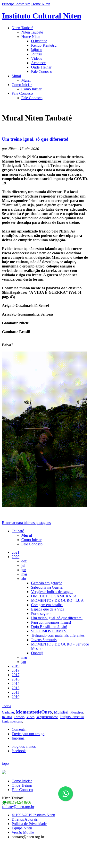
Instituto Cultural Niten (41, 15)
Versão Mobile (23, 832)
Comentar (19, 729)
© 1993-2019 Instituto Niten (33, 815)
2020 (15, 557)
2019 (15, 666)
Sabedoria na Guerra (47, 587)
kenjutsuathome (47, 717)
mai (24, 574)
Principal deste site (16, 4)
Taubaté (18, 531)
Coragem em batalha (47, 605)
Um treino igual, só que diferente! (35, 139)
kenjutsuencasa (12, 721)
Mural (16, 76)
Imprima (18, 738)
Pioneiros (76, 712)
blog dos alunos (24, 746)
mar (24, 657)
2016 (15, 679)
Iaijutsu (36, 50)
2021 (15, 552)
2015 (15, 683)
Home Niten (40, 4)
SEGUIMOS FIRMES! (49, 631)
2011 (15, 692)
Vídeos (36, 58)
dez (24, 561)
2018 (15, 670)
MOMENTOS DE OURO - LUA (57, 600)
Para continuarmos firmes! (51, 622)
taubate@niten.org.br (18, 807)
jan (23, 662)
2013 (15, 688)
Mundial (61, 712)
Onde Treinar (41, 67)
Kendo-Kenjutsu (44, 45)
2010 (15, 697)
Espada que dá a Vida (47, 609)
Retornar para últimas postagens (26, 523)
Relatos (7, 717)
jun (23, 570)
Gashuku (8, 712)
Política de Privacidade (29, 824)
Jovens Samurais (44, 640)
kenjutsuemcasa (72, 717)
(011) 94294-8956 (19, 802)
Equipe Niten (22, 828)
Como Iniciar (22, 85)
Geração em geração (46, 583)
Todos (6, 706)
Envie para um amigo (28, 734)
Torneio (19, 717)
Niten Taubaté (22, 28)
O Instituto (39, 41)
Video (30, 717)
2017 (15, 675)
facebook (19, 751)
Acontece (38, 63)
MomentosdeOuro (34, 711)
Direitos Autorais (25, 819)
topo (5, 763)
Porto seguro (40, 613)
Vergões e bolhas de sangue (52, 592)
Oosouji (37, 653)
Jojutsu (36, 54)
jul (23, 565)
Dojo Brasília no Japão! (49, 627)
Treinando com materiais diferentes (57, 635)
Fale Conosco (41, 71)
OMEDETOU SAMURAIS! (53, 596)
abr (23, 578)
